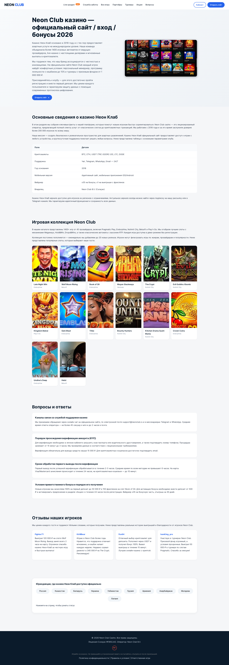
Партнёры (117, 4)
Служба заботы (90, 4)
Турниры (129, 4)
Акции (139, 4)
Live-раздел (71, 4)
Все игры (105, 4)
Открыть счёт (216, 5)
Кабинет (199, 5)
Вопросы (150, 4)
